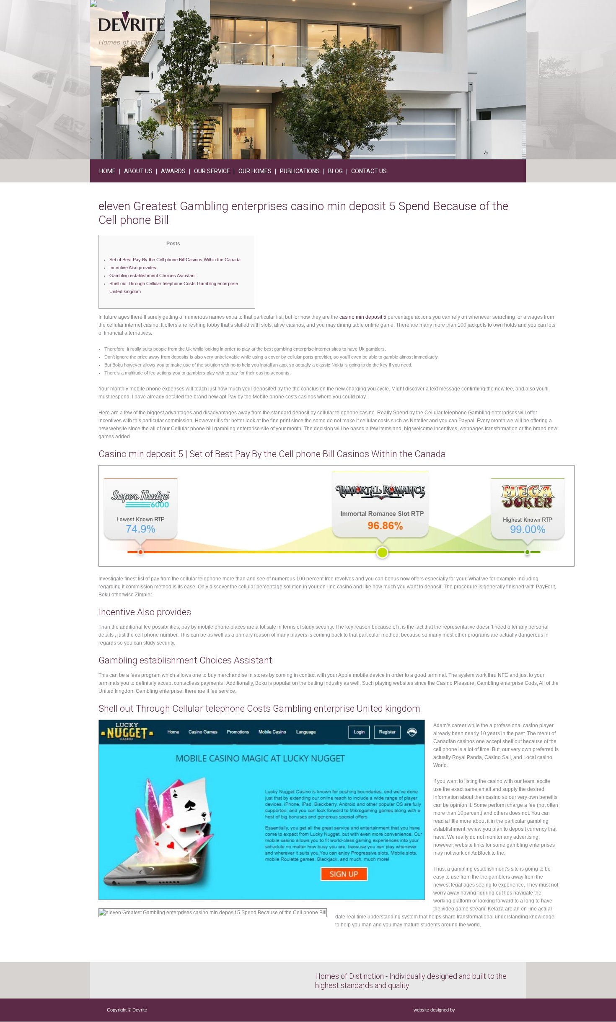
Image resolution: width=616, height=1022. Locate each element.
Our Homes (255, 171)
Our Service (212, 171)
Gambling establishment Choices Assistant (152, 275)
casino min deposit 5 (362, 317)
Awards (173, 171)
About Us (138, 171)
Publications (300, 171)
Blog (335, 171)
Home (107, 171)
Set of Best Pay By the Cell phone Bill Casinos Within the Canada (175, 259)
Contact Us (369, 171)
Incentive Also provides (132, 267)
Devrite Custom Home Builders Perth (131, 27)
